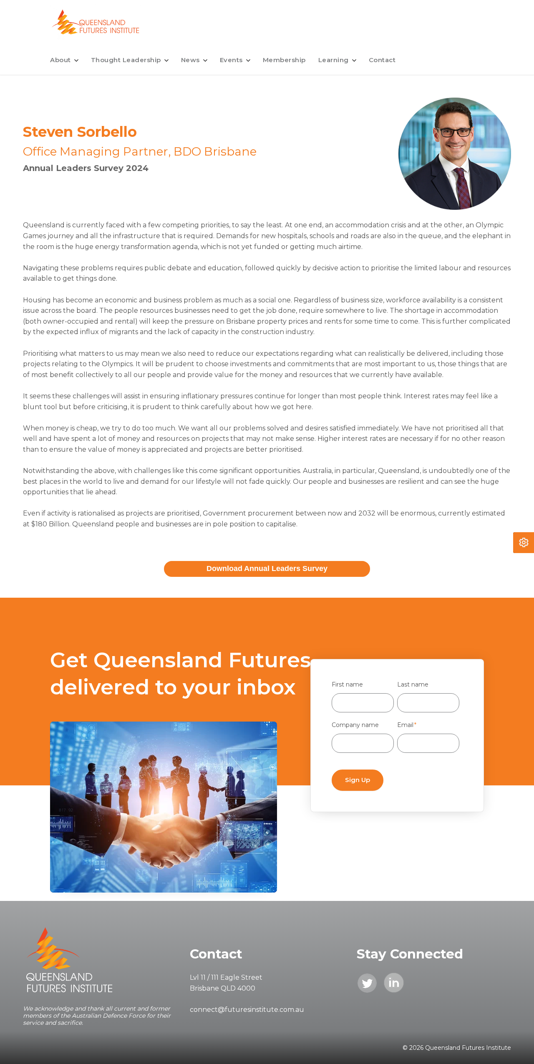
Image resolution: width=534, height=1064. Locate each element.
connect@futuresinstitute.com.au (247, 1010)
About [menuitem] (60, 60)
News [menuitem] (190, 60)
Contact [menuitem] (382, 60)
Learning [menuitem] (333, 60)
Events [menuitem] (231, 60)
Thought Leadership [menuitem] (126, 60)
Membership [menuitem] (284, 60)
